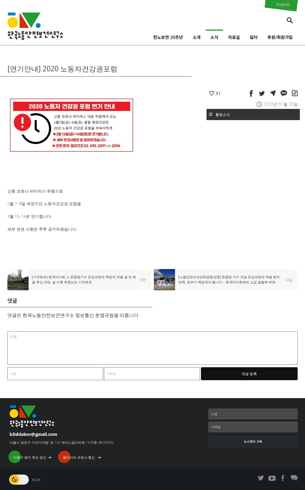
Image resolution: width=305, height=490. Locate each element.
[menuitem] (168, 36)
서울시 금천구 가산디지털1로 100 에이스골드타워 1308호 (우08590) (61, 442)
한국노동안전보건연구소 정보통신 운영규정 (68, 315)
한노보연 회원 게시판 (294, 478)
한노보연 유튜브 (272, 478)
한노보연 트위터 (260, 478)
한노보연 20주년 (168, 37)
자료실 (234, 37)
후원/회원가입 (280, 37)
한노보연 (35, 26)
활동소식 (222, 114)
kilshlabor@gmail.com (33, 434)
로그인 (36, 480)
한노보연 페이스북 (283, 478)
